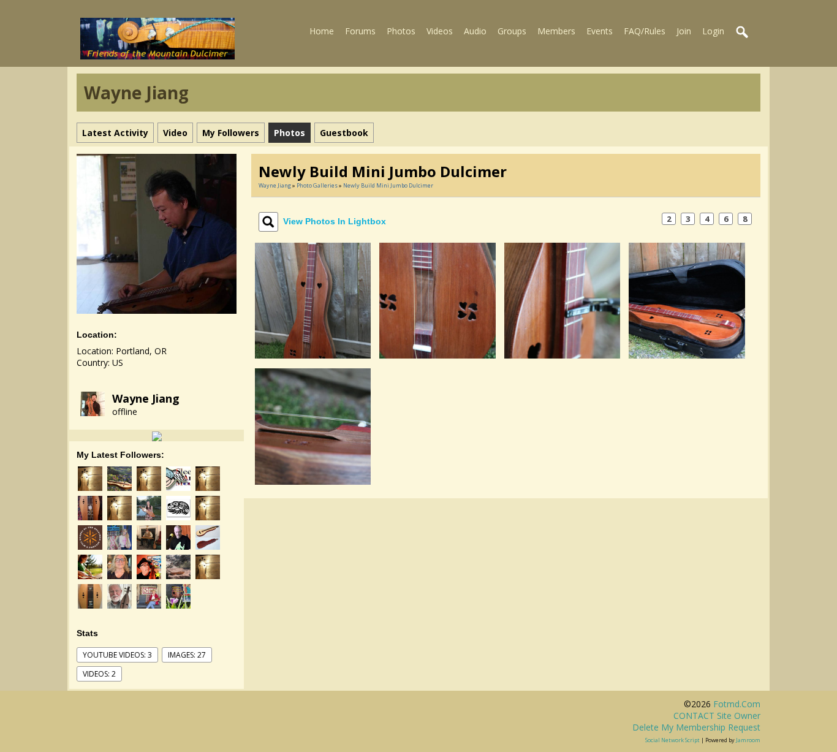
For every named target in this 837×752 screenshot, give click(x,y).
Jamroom (748, 740)
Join (683, 31)
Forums (360, 31)
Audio (475, 31)
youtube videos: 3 (117, 655)
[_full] (312, 299)
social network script (672, 740)
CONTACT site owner (716, 715)
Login (713, 31)
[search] (743, 32)
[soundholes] (437, 299)
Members (556, 31)
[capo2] (562, 299)
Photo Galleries (317, 185)
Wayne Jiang (146, 398)
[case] (686, 299)
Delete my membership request (696, 727)
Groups (512, 31)
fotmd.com (736, 704)
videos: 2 (99, 674)
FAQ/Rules (644, 31)
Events (599, 31)
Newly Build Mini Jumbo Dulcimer (388, 185)
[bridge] (312, 425)
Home (321, 31)
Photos (401, 31)
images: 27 (187, 655)
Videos (439, 31)
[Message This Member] (157, 435)
